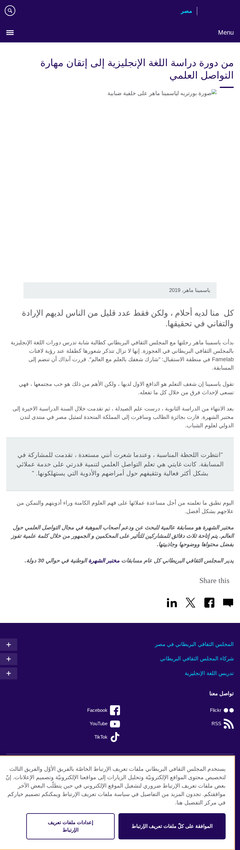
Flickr (215, 710)
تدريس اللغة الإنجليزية (209, 673)
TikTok (101, 737)
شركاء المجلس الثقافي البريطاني (197, 659)
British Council (218, 11)
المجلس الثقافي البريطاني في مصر (194, 644)
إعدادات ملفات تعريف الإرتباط (70, 826)
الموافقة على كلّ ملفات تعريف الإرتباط (172, 826)
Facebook (97, 710)
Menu (226, 32)
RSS (216, 723)
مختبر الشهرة (104, 560)
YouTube (99, 723)
